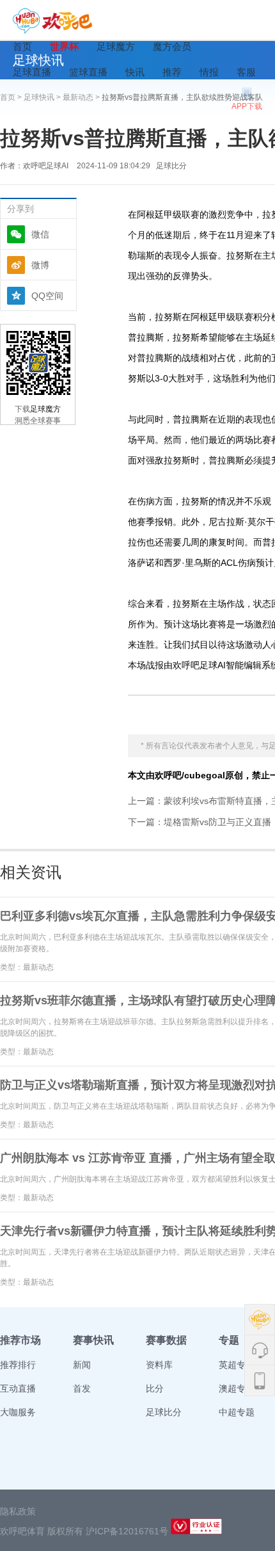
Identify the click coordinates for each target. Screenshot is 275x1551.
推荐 (172, 72)
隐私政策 (18, 1511)
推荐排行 (18, 1365)
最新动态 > (82, 97)
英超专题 (237, 1365)
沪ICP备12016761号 (127, 1531)
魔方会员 (172, 46)
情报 (209, 72)
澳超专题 (237, 1388)
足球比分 (171, 165)
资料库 (159, 1365)
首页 (22, 46)
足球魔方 (116, 46)
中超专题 (237, 1412)
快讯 (135, 72)
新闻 (82, 1365)
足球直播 (32, 72)
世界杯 (64, 46)
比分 (155, 1388)
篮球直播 (88, 72)
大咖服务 (18, 1412)
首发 (82, 1388)
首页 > (12, 97)
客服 (246, 72)
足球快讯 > (43, 97)
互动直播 (18, 1388)
